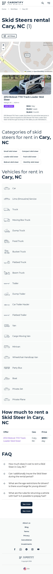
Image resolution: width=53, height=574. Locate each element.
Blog (26, 527)
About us (26, 523)
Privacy (26, 536)
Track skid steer (29, 157)
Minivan (16, 347)
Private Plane (18, 399)
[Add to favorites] (48, 77)
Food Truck (18, 241)
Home (4, 9)
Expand (26, 69)
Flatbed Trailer (19, 315)
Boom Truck (18, 273)
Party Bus (17, 368)
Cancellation (26, 540)
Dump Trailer (18, 294)
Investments (26, 544)
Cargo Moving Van (21, 336)
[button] (27, 55)
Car (14, 188)
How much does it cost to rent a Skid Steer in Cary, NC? (27, 465)
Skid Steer (14, 9)
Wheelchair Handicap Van (25, 357)
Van (14, 325)
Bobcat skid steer (11, 162)
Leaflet (28, 71)
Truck (15, 209)
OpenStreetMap (39, 71)
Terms (26, 531)
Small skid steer (10, 151)
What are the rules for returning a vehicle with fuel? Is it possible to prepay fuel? (29, 494)
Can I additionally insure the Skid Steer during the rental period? (28, 475)
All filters (11, 36)
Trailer (15, 283)
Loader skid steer (11, 157)
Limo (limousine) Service (24, 199)
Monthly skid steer (31, 162)
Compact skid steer (30, 151)
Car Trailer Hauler (20, 304)
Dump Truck (18, 230)
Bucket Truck (19, 252)
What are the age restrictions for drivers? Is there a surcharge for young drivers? (29, 484)
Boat (14, 378)
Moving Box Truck (21, 220)
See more (26, 504)
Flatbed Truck (19, 262)
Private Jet (17, 389)
